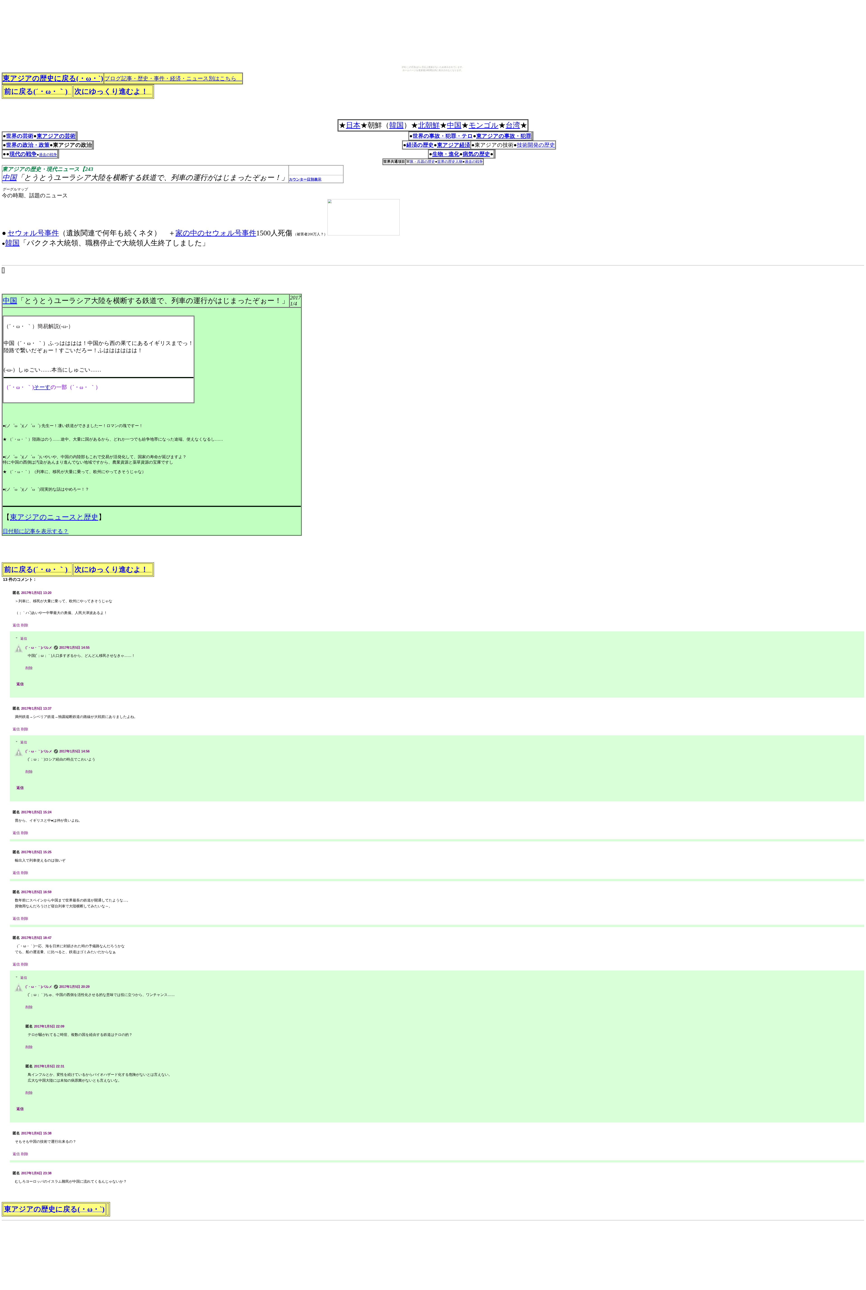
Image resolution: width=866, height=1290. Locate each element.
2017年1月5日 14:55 (74, 647)
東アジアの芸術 (56, 136)
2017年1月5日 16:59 (36, 892)
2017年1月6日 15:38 (36, 1133)
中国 (454, 125)
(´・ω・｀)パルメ (38, 647)
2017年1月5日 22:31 (49, 1066)
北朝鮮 (429, 125)
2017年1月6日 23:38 (36, 1173)
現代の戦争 (23, 154)
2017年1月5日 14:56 (74, 751)
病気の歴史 (476, 154)
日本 (353, 125)
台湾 (513, 125)
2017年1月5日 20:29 (74, 987)
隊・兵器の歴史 (422, 161)
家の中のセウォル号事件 (215, 233)
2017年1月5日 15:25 (36, 852)
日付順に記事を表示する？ (36, 531)
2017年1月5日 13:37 (36, 708)
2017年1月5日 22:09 (49, 1026)
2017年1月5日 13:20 (36, 593)
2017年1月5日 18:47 (36, 938)
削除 (24, 625)
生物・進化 (445, 154)
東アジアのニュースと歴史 (54, 517)
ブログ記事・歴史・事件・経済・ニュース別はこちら (173, 78)
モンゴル (483, 125)
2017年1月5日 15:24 (36, 812)
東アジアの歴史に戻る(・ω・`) (53, 78)
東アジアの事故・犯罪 (503, 136)
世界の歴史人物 (450, 161)
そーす (42, 387)
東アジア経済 (453, 145)
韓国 (396, 125)
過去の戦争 (474, 161)
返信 (16, 625)
